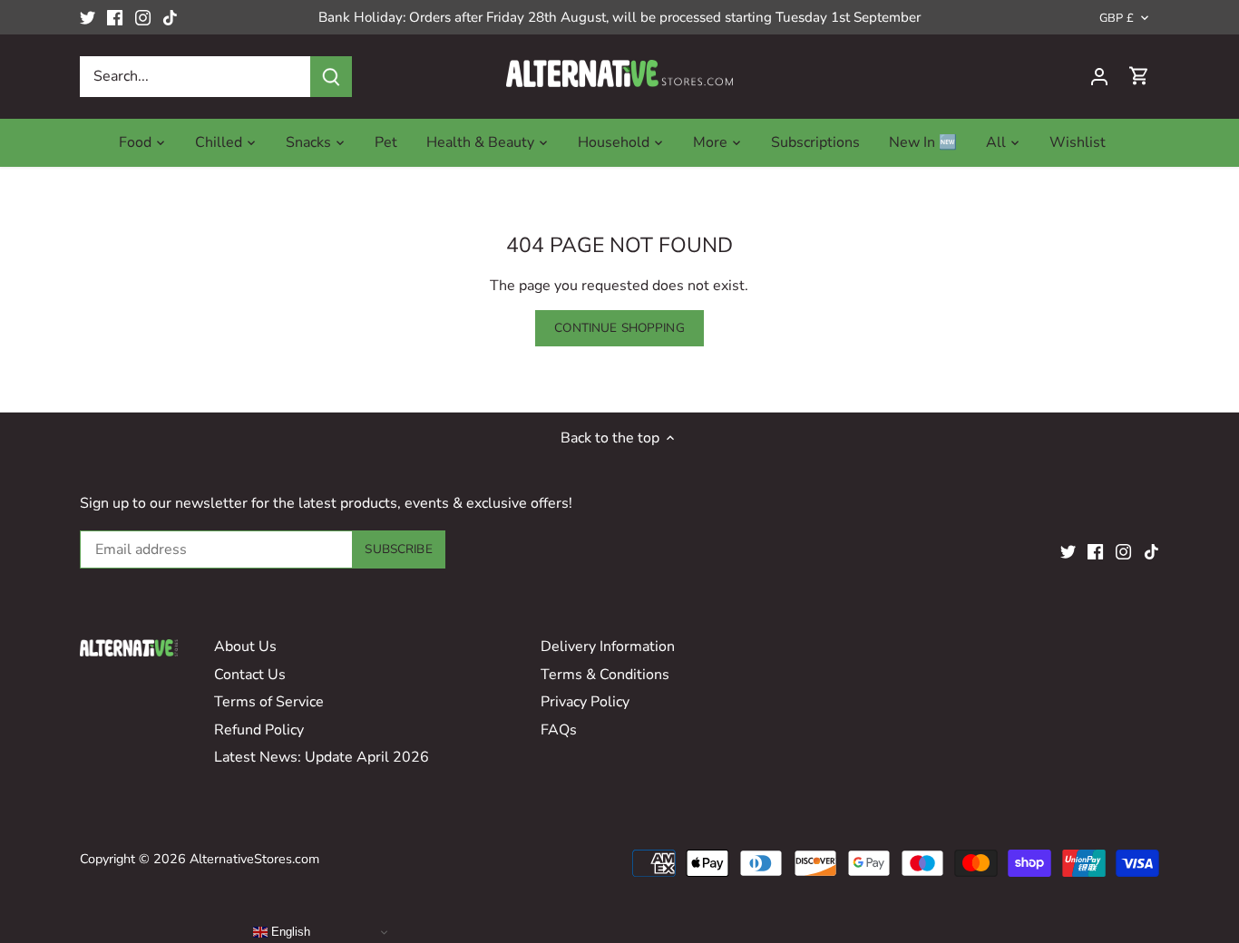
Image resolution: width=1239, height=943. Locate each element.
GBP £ (1116, 18)
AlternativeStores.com (254, 859)
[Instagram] (143, 17)
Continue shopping (619, 327)
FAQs (559, 730)
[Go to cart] (1139, 77)
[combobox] (195, 76)
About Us (245, 646)
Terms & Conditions (605, 675)
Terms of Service (269, 702)
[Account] (1099, 77)
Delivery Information (608, 646)
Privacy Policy (585, 702)
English (289, 931)
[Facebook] (114, 17)
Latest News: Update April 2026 (321, 757)
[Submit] (331, 76)
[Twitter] (87, 17)
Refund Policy (259, 730)
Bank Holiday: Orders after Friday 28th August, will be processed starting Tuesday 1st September (619, 17)
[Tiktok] (170, 17)
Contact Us (250, 675)
